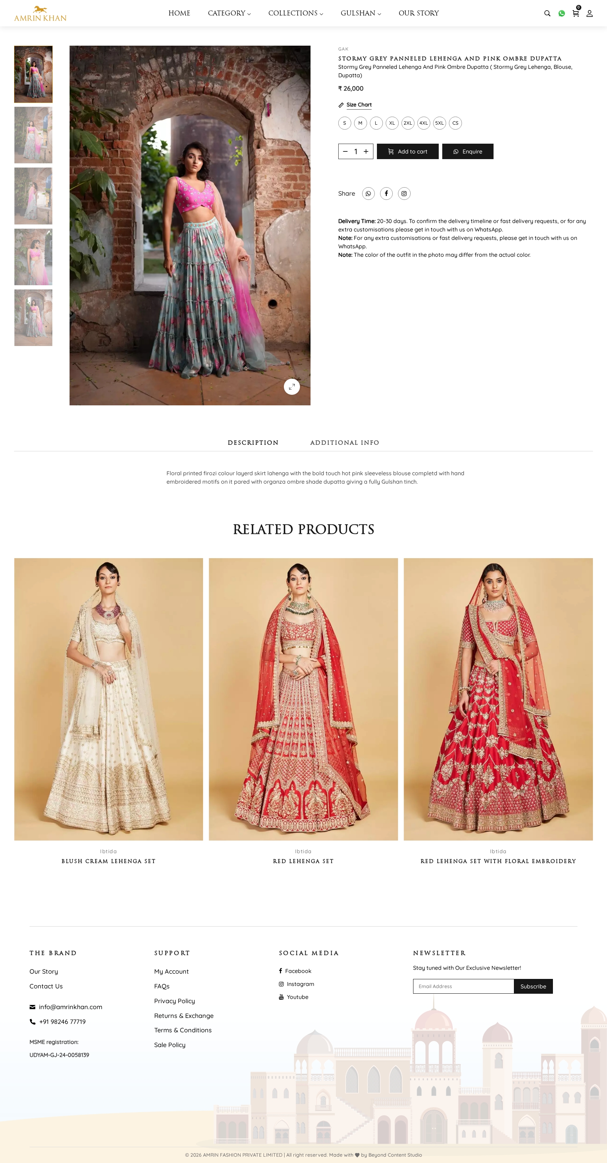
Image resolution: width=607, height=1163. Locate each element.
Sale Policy (169, 1045)
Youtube (297, 996)
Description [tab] (253, 443)
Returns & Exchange (184, 1016)
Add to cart (410, 151)
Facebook (298, 970)
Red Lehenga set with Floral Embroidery (303, 861)
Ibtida (108, 851)
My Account (171, 971)
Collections (294, 14)
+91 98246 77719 (61, 1022)
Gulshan (359, 14)
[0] (576, 13)
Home (179, 14)
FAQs (162, 986)
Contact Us (46, 986)
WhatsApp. (489, 229)
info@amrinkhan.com (68, 1007)
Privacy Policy (174, 1001)
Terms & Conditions (183, 1030)
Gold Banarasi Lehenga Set (498, 861)
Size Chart (359, 104)
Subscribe (533, 986)
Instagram (300, 983)
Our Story (419, 14)
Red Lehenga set (108, 861)
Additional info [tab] (345, 443)
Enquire (470, 151)
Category (227, 14)
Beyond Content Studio (395, 1155)
